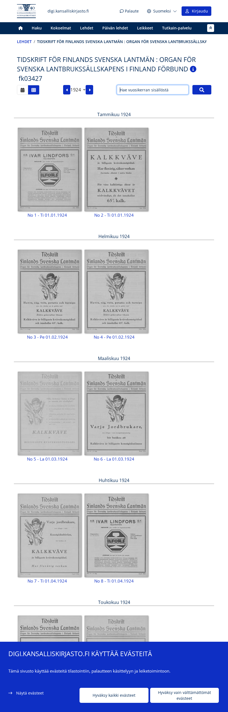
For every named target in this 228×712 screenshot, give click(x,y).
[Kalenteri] (22, 89)
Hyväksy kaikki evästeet (114, 695)
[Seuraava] (89, 89)
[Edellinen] (67, 89)
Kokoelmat (61, 28)
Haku (37, 28)
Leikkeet (145, 28)
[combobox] (78, 89)
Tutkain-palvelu (177, 28)
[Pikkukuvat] (33, 89)
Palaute (131, 11)
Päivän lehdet (115, 28)
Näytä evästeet (30, 693)
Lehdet (86, 28)
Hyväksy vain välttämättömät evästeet (184, 695)
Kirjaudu (199, 11)
